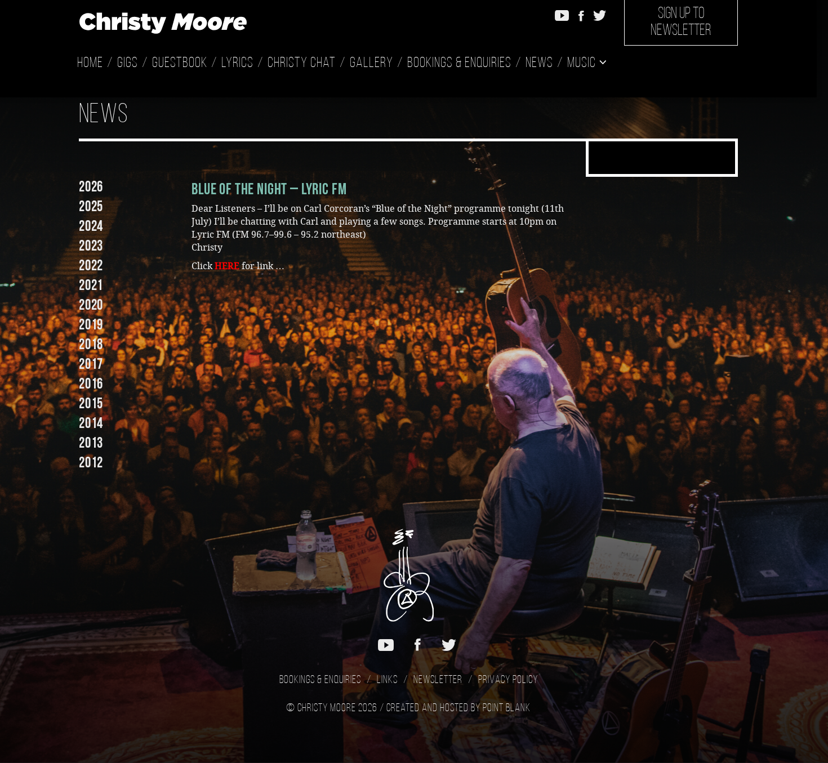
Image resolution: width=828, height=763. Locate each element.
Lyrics (237, 63)
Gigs (127, 63)
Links (387, 680)
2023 (91, 245)
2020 (91, 305)
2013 (91, 442)
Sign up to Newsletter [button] (681, 22)
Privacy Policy (508, 680)
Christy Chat (302, 63)
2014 (91, 423)
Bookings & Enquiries (459, 63)
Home (90, 63)
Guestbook (179, 63)
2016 (91, 383)
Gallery (371, 63)
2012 (91, 462)
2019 (91, 324)
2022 (91, 265)
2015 (91, 403)
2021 (91, 285)
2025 (91, 206)
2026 (91, 186)
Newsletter (437, 680)
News (539, 63)
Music (583, 63)
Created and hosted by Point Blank (458, 708)
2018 (91, 344)
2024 (91, 226)
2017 (91, 364)
